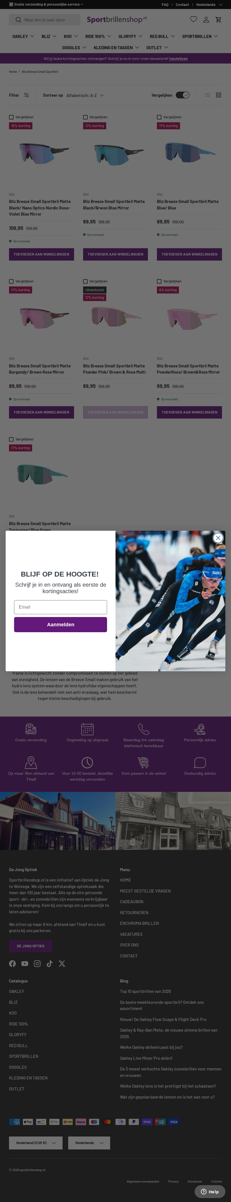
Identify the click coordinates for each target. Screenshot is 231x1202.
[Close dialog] (218, 538)
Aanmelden (60, 624)
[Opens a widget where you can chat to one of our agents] (209, 1192)
